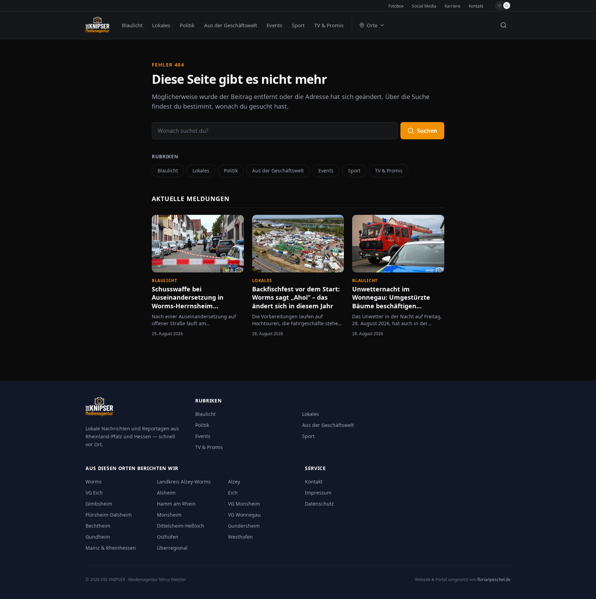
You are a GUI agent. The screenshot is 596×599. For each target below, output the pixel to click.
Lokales (161, 25)
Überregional (172, 548)
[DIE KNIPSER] (97, 25)
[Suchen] (503, 25)
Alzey (234, 481)
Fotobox (396, 6)
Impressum (318, 492)
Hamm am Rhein (176, 503)
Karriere (452, 6)
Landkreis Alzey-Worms (184, 481)
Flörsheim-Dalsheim (109, 514)
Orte (372, 25)
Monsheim (169, 514)
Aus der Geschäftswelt (230, 25)
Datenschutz (319, 503)
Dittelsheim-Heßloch (180, 525)
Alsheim (166, 492)
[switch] (502, 5)
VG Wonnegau (244, 514)
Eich (233, 492)
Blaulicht (132, 25)
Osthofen (167, 536)
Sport (298, 25)
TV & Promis (329, 25)
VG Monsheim (244, 503)
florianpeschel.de (493, 579)
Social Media (424, 6)
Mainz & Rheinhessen (111, 548)
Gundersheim (244, 525)
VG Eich (94, 492)
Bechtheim (98, 525)
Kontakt (476, 6)
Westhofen (240, 536)
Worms (94, 481)
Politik (187, 25)
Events (274, 25)
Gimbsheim (99, 503)
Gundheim (98, 536)
